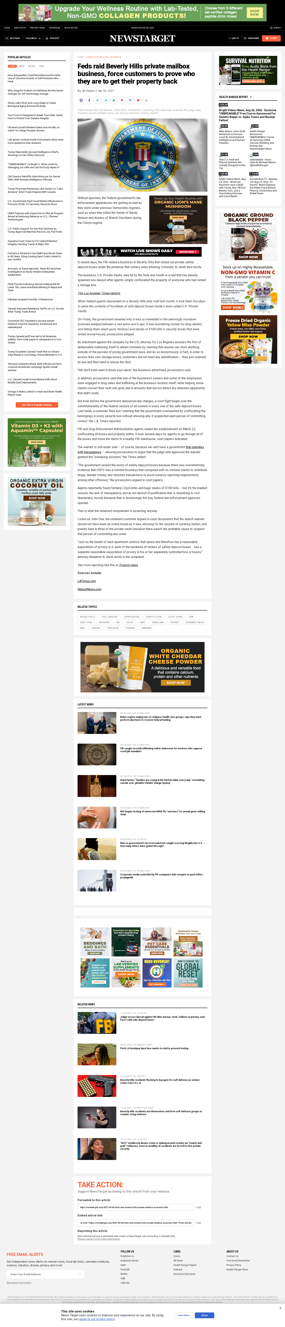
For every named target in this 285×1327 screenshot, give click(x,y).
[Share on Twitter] (98, 100)
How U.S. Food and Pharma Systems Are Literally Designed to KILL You (232, 164)
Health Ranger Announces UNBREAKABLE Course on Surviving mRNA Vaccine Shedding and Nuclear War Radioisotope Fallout (262, 140)
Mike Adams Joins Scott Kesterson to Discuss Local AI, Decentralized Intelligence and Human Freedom (232, 137)
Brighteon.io (127, 1256)
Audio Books (71, 28)
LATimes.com (87, 581)
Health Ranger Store (237, 1269)
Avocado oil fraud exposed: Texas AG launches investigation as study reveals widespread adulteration (34, 271)
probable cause (105, 113)
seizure (124, 113)
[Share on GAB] (114, 100)
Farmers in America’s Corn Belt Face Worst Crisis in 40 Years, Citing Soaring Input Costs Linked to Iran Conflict (35, 256)
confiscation (120, 110)
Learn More (184, 1315)
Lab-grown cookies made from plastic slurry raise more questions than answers (35, 141)
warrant (154, 113)
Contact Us (232, 1256)
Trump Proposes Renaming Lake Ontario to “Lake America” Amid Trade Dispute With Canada (35, 190)
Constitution (134, 110)
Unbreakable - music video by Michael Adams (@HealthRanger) (263, 162)
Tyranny (144, 113)
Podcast (178, 1269)
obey (198, 110)
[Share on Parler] (122, 100)
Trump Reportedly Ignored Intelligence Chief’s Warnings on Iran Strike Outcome (33, 154)
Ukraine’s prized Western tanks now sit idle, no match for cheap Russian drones (34, 129)
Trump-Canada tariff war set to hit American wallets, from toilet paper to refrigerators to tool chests (34, 339)
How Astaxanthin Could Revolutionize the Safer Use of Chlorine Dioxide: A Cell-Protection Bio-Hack (34, 78)
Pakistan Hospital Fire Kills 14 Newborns (30, 299)
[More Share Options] (147, 100)
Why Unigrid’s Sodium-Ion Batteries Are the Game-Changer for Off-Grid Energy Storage (36, 92)
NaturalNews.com (89, 589)
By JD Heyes (86, 91)
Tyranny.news (128, 565)
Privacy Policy (233, 1265)
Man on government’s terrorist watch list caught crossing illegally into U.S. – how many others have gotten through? (162, 844)
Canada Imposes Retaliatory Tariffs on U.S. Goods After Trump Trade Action (36, 310)
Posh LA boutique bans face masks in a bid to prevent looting (154, 1048)
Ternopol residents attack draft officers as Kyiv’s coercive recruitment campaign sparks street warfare (35, 367)
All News (178, 1260)
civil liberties (105, 110)
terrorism (134, 113)
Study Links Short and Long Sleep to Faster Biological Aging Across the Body (32, 104)
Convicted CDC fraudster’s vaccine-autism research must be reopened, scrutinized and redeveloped (32, 323)
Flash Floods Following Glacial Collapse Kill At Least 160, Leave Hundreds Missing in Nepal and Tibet (35, 287)
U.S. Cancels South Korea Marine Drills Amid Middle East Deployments (32, 381)
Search (277, 28)
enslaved (178, 110)
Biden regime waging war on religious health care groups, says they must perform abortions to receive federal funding (160, 718)
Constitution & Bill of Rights (104, 57)
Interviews (54, 28)
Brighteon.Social (129, 1260)
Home (7, 28)
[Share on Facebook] (90, 100)
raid (117, 113)
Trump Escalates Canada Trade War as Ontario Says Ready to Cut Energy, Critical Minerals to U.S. (35, 353)
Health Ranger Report (233, 97)
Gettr (123, 1265)
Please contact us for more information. (99, 1239)
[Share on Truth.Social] (130, 100)
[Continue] (80, 1274)
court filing (148, 110)
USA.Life (125, 1283)
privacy (92, 113)
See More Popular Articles (37, 405)
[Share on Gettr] (139, 100)
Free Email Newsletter (238, 1260)
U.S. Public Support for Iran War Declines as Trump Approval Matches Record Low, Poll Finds (35, 230)
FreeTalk (125, 1269)
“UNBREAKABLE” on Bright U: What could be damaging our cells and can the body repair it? (34, 166)
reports (99, 293)
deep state (166, 110)
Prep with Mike (37, 28)
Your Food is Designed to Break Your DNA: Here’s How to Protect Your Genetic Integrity (35, 117)
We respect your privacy (19, 1282)
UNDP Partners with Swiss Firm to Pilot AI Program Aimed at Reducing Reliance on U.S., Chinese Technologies (35, 216)
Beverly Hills (91, 110)
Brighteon (20, 28)
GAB (123, 1278)
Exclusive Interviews (184, 1274)
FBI (185, 110)
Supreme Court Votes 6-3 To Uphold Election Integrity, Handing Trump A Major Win (32, 243)
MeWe (124, 1274)
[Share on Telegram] (106, 100)
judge (191, 110)
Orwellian (83, 113)
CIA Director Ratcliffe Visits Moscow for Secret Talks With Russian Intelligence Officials (34, 178)
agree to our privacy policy (97, 1319)
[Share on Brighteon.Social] (82, 100)
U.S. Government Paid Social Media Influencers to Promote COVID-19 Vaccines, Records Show (35, 203)
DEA (157, 110)
